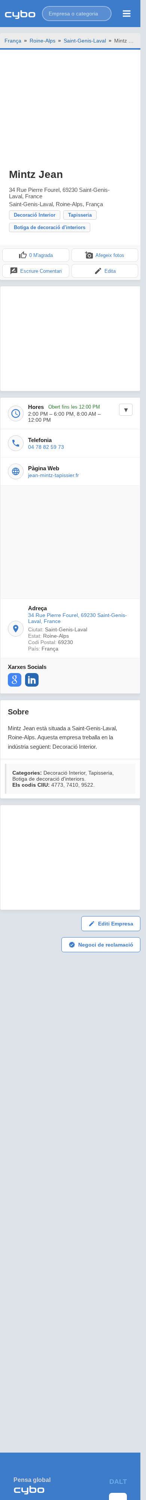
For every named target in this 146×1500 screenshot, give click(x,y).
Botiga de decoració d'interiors (49, 227)
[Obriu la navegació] (127, 14)
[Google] (14, 680)
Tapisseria (80, 215)
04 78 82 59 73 (46, 447)
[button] (77, 13)
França (12, 41)
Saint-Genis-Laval (85, 41)
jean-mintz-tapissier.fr (53, 475)
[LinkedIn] (32, 680)
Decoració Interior (34, 215)
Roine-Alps (42, 41)
